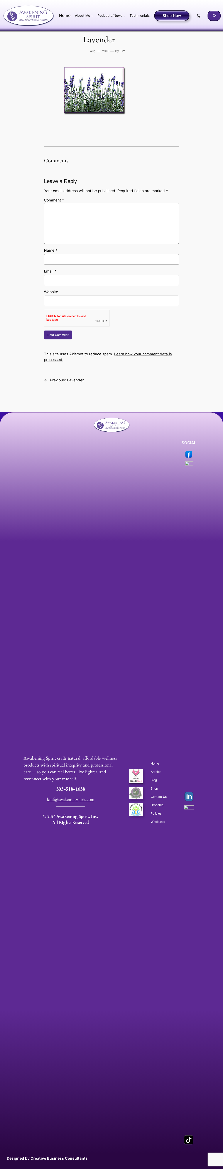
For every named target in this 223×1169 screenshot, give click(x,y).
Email (50, 271)
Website (51, 292)
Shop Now (172, 15)
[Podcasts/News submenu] (124, 16)
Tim (122, 51)
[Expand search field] (214, 16)
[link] (198, 15)
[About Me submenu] (92, 16)
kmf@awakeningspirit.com (70, 799)
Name (50, 250)
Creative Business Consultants (59, 1158)
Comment (54, 200)
